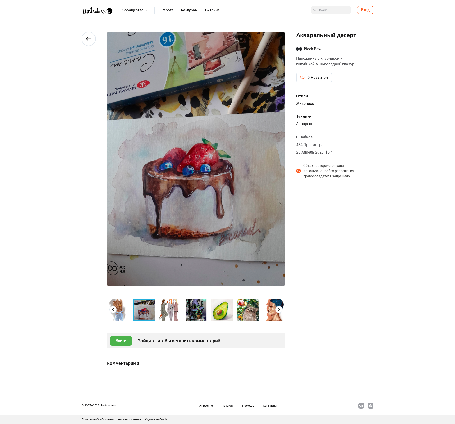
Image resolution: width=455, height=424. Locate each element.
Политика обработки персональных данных (111, 419)
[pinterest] (370, 406)
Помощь (248, 405)
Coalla (163, 419)
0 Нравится (318, 77)
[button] (113, 309)
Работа (167, 10)
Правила (227, 405)
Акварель (304, 124)
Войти (121, 340)
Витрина (212, 10)
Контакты (270, 405)
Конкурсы (189, 10)
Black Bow (312, 49)
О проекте (206, 405)
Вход (365, 10)
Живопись (305, 103)
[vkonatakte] (361, 406)
